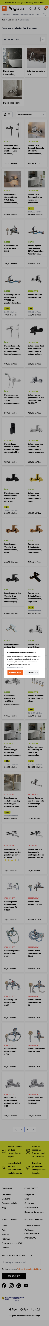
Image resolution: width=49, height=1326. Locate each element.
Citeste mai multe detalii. (15, 667)
